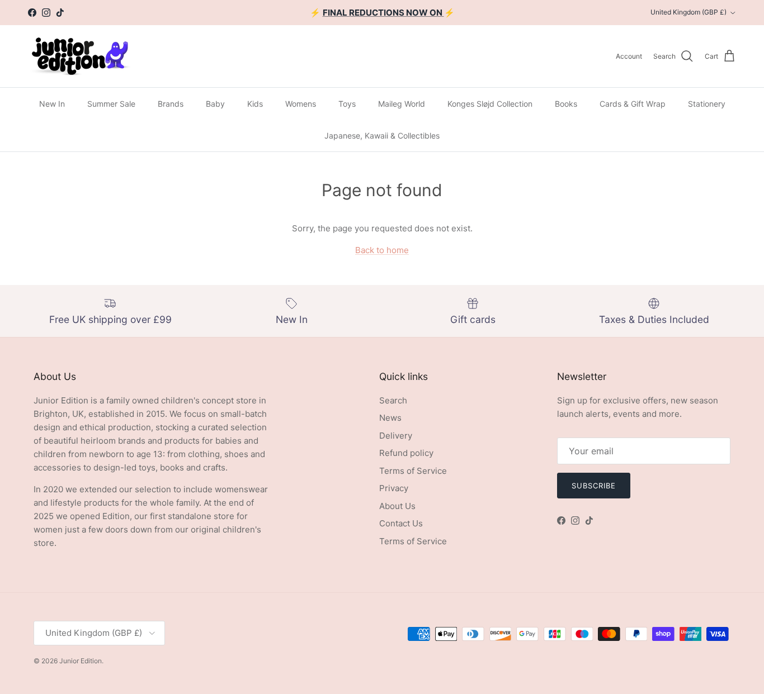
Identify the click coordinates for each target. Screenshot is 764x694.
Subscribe (594, 485)
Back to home (382, 250)
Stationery (706, 103)
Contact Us (401, 523)
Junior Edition (80, 661)
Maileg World (401, 103)
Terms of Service (413, 470)
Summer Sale (111, 103)
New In (52, 103)
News (390, 417)
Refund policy (406, 453)
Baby (215, 103)
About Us (397, 506)
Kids (255, 103)
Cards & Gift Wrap (633, 103)
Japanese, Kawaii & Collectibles (382, 135)
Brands (170, 103)
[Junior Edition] (79, 56)
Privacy (393, 488)
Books (566, 103)
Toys (347, 103)
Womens (300, 103)
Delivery (395, 435)
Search (393, 400)
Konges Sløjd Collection (489, 103)
